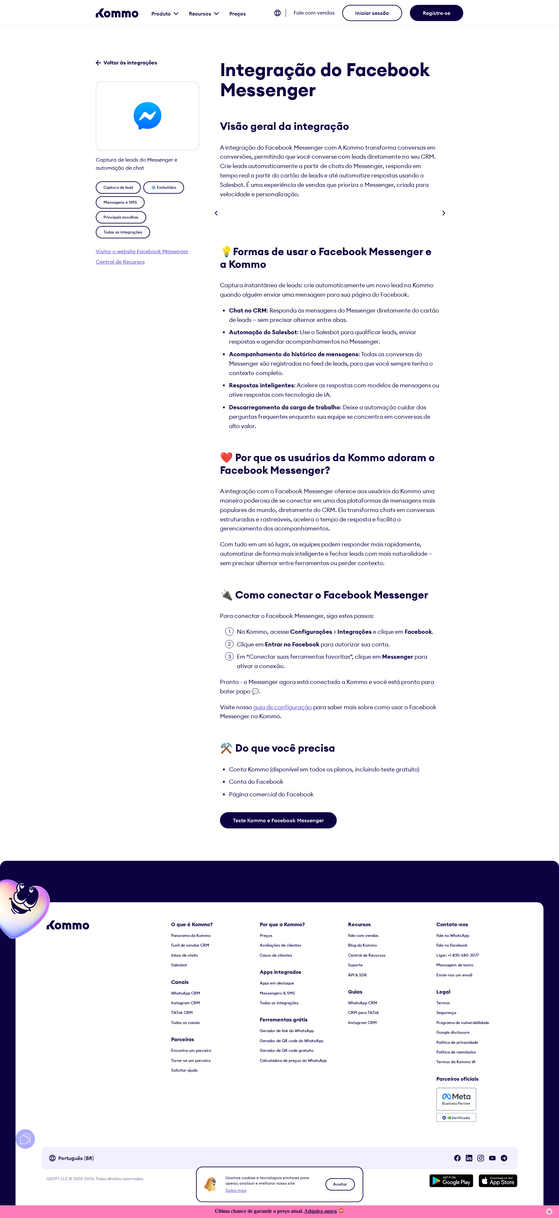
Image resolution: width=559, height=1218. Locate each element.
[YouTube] (492, 1158)
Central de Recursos (120, 261)
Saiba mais (236, 1190)
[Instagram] (480, 1158)
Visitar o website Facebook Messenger (142, 251)
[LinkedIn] (469, 1158)
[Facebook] (457, 1158)
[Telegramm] (504, 1158)
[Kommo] (117, 12)
